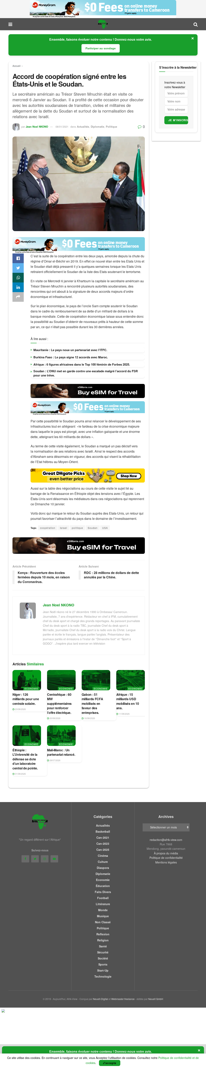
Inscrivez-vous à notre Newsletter (174, 84)
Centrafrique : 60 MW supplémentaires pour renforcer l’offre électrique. (59, 703)
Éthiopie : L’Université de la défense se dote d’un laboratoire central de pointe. (25, 759)
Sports (102, 964)
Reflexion (102, 934)
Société (103, 958)
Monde (103, 910)
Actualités (83, 126)
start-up (102, 970)
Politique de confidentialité (166, 858)
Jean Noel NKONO (37, 126)
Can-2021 (102, 837)
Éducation (103, 886)
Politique (111, 126)
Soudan (93, 527)
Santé (103, 946)
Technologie (102, 976)
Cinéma (103, 856)
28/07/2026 (54, 760)
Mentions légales (166, 862)
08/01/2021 (62, 126)
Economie (31, 688)
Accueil (16, 65)
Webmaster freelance (123, 999)
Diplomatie (97, 126)
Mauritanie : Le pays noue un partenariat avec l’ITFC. (70, 350)
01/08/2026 (20, 773)
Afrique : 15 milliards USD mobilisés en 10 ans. (127, 701)
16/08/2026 (89, 718)
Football (103, 898)
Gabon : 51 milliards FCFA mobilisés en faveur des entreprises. (92, 703)
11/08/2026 (124, 713)
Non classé (103, 922)
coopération (47, 527)
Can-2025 (102, 850)
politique (77, 527)
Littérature (103, 904)
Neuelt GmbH (155, 999)
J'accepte (109, 1063)
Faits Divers (103, 892)
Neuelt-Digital (100, 999)
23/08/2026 (20, 709)
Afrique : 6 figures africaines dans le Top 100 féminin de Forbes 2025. (81, 364)
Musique (103, 916)
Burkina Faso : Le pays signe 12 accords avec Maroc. (70, 357)
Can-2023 (102, 844)
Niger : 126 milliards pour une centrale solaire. (25, 699)
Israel (63, 527)
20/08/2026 (54, 718)
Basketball (103, 831)
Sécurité (102, 952)
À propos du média (166, 853)
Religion (103, 940)
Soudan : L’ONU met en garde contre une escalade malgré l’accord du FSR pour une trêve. (85, 373)
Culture (103, 862)
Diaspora (103, 868)
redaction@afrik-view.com (166, 840)
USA (105, 527)
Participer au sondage (100, 48)
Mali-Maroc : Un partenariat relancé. (61, 752)
